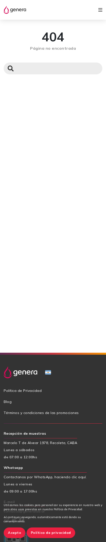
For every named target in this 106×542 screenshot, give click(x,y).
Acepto (14, 532)
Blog (8, 401)
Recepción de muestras (25, 433)
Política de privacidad (51, 532)
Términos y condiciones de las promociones (41, 413)
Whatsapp (13, 467)
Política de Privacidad (23, 390)
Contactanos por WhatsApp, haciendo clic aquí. (45, 477)
